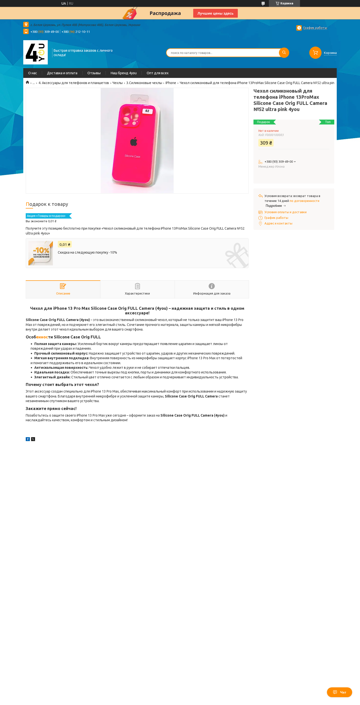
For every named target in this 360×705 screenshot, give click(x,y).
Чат (343, 692)
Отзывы (94, 73)
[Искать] (284, 53)
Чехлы (117, 83)
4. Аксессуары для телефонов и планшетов (73, 83)
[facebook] (28, 440)
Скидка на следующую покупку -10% (87, 252)
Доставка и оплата (62, 73)
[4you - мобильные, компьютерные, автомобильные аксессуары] (35, 52)
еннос (42, 336)
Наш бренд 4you (124, 73)
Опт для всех (157, 73)
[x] (33, 440)
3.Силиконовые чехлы (144, 83)
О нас (32, 73)
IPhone (171, 83)
